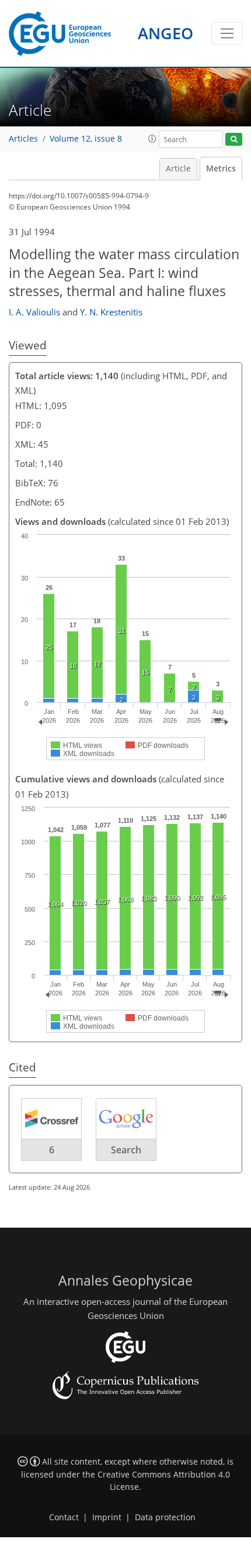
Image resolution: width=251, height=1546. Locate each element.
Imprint (106, 1517)
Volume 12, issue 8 (86, 138)
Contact (64, 1517)
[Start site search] (233, 139)
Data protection (165, 1517)
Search (126, 1149)
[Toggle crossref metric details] (51, 1118)
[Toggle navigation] (226, 33)
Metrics (221, 168)
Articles (23, 138)
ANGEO (165, 33)
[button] (152, 138)
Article (178, 168)
